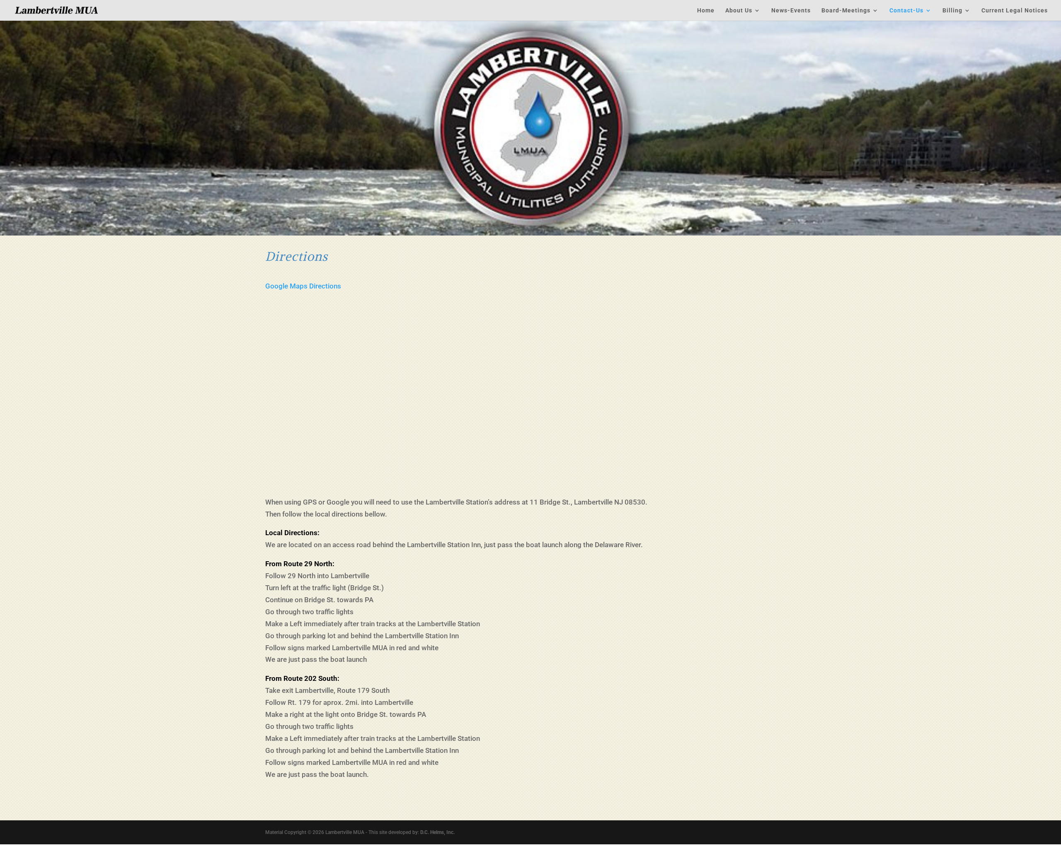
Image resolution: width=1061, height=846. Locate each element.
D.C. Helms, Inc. (437, 832)
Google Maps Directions (303, 286)
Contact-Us (906, 10)
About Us (738, 10)
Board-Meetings (845, 10)
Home (706, 10)
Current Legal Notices (1014, 10)
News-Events (791, 10)
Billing (952, 10)
